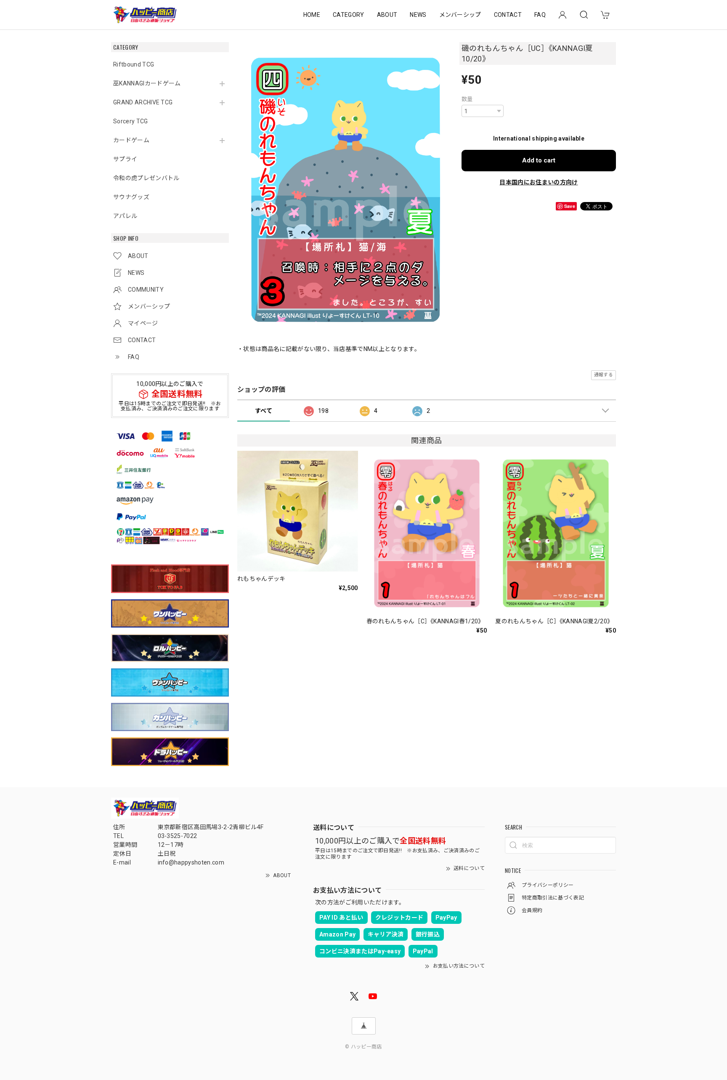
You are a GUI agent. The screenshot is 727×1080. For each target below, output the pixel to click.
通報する (603, 375)
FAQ (540, 14)
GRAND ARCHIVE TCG (142, 102)
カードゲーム (131, 140)
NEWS (418, 14)
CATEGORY (348, 14)
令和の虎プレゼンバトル (146, 178)
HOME (311, 14)
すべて (263, 410)
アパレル (125, 216)
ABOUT (387, 14)
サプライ (125, 159)
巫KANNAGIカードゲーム (146, 83)
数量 (467, 99)
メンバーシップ (460, 14)
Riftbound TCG (133, 64)
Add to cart (538, 160)
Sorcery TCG (130, 121)
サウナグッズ (131, 197)
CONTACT (508, 14)
